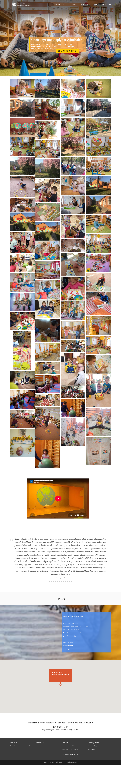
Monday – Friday (68, 645)
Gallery (96, 4)
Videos (103, 4)
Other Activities (85, 4)
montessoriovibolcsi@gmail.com (74, 633)
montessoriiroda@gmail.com (72, 636)
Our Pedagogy (59, 4)
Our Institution (72, 4)
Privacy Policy (40, 742)
